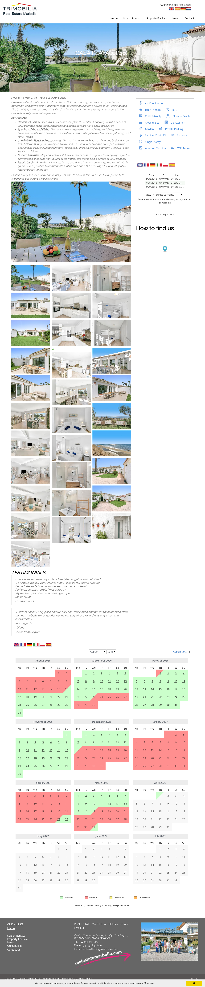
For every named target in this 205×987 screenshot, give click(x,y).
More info (149, 983)
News (175, 18)
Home (114, 18)
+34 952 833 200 (168, 4)
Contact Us (191, 18)
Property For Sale (156, 18)
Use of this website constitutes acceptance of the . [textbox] (48, 978)
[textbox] (171, 5)
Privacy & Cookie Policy (78, 978)
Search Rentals (132, 18)
